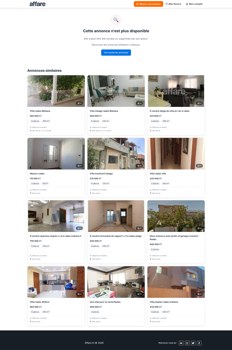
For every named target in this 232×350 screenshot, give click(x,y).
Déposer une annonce (150, 4)
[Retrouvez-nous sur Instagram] (187, 343)
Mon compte (195, 4)
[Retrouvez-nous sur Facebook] (199, 343)
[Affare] (37, 4)
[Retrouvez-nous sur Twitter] (193, 343)
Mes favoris (175, 4)
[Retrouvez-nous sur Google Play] (181, 343)
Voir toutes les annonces (116, 52)
